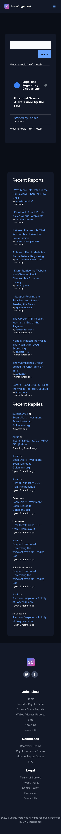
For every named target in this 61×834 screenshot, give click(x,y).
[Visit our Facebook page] (34, 674)
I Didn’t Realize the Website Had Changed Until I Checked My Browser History (29, 276)
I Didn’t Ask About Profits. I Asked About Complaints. (29, 214)
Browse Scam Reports (30, 709)
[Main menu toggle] (54, 6)
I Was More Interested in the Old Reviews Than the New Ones (30, 193)
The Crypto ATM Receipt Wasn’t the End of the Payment (28, 322)
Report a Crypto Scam (30, 704)
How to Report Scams (30, 756)
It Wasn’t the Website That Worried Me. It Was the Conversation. (29, 234)
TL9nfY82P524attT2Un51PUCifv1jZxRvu (30, 442)
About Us (30, 725)
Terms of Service (30, 777)
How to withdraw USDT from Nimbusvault (27, 484)
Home (30, 699)
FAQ (30, 761)
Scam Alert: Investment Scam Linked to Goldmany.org (27, 421)
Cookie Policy (30, 788)
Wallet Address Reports (30, 714)
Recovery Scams (30, 746)
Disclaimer (30, 793)
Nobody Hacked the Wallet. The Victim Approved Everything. (29, 344)
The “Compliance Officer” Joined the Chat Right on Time (28, 366)
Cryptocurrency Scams (30, 751)
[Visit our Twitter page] (26, 674)
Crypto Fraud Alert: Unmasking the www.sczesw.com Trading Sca (28, 550)
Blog (30, 719)
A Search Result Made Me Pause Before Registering (29, 254)
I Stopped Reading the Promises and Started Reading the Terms (26, 300)
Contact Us (30, 730)
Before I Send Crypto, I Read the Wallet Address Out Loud (30, 386)
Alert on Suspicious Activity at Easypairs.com (30, 600)
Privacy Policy (30, 782)
